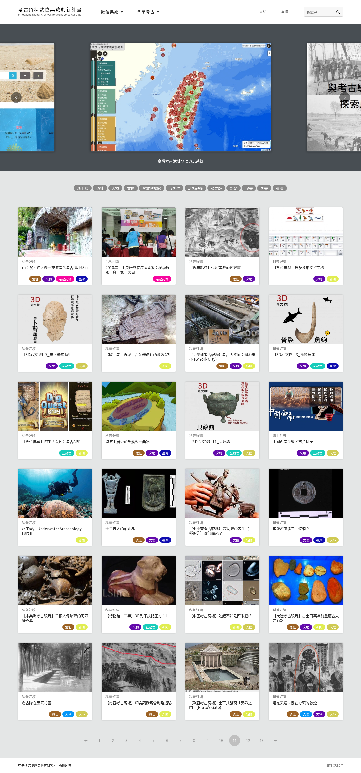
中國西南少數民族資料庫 (293, 441)
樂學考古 (146, 11)
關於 (262, 11)
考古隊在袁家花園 (36, 702)
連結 (284, 11)
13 (262, 740)
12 (248, 740)
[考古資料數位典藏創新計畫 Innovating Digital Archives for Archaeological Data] (50, 11)
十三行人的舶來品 (120, 528)
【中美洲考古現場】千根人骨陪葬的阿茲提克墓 (55, 618)
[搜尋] (338, 12)
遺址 (100, 188)
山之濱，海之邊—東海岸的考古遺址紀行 (55, 267)
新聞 (233, 188)
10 (221, 740)
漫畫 (249, 188)
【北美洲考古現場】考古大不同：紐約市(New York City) (222, 357)
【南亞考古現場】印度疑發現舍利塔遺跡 (138, 702)
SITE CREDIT (334, 765)
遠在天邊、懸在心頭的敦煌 (295, 702)
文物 (130, 188)
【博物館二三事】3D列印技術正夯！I (136, 615)
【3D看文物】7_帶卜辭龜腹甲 (47, 354)
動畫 (264, 188)
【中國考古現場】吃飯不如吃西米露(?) (221, 615)
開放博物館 (151, 188)
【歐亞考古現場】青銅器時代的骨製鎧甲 (138, 354)
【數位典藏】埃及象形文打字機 (298, 267)
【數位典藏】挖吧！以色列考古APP (51, 441)
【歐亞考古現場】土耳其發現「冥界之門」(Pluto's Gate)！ (220, 705)
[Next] (344, 97)
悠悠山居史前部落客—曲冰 (127, 441)
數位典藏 (109, 11)
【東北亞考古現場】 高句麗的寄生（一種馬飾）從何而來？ (220, 531)
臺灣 (279, 188)
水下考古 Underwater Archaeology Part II (52, 531)
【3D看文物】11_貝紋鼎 (209, 441)
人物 (115, 188)
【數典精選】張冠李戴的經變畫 (215, 267)
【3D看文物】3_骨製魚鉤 (294, 354)
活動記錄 (195, 188)
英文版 (216, 188)
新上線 (82, 188)
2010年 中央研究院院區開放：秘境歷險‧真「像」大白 (137, 269)
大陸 (82, 366)
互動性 (174, 188)
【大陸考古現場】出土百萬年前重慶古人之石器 (306, 618)
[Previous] (16, 97)
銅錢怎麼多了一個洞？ (291, 528)
